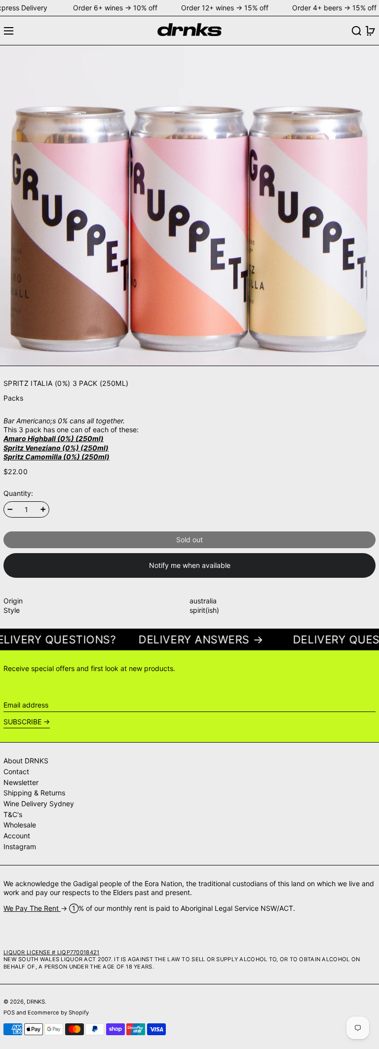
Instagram (19, 846)
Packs (13, 398)
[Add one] (43, 509)
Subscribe (22, 721)
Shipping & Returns (34, 792)
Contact (16, 771)
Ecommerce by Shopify (58, 1012)
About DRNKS (25, 760)
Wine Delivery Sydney (38, 803)
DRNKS (36, 1001)
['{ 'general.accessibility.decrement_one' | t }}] (10, 509)
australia (203, 601)
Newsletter (20, 782)
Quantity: (18, 493)
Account (16, 835)
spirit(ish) (204, 610)
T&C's (12, 814)
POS (9, 1012)
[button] (356, 31)
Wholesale (19, 825)
